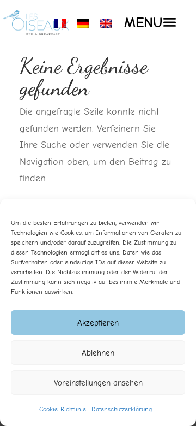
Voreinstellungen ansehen (98, 383)
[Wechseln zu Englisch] (105, 23)
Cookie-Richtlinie (62, 409)
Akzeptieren (98, 323)
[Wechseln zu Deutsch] (82, 23)
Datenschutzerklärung (121, 409)
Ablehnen (98, 353)
